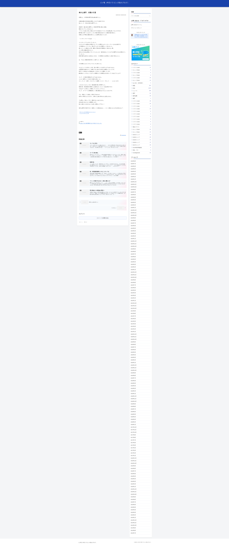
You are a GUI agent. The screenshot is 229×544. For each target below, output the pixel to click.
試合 (81, 132)
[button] (149, 16)
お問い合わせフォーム (136, 24)
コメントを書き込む (103, 218)
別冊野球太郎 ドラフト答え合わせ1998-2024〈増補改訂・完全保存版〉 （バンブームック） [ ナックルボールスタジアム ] (141, 36)
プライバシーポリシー (136, 28)
